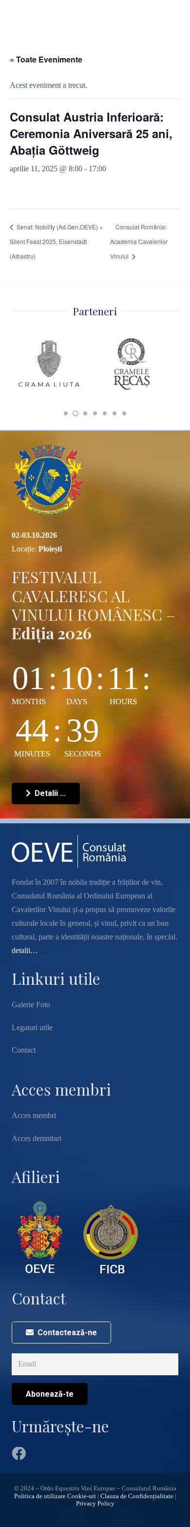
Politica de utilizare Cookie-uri (55, 1496)
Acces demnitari (36, 1138)
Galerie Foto (31, 1004)
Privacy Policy (95, 1503)
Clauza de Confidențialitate (136, 1496)
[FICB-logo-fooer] (111, 1237)
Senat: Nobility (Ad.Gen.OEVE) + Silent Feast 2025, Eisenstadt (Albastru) (56, 241)
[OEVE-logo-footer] (42, 1237)
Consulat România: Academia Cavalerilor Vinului (139, 241)
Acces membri (34, 1115)
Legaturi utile (32, 1027)
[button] (66, 413)
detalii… (25, 950)
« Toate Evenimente (46, 59)
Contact (24, 1050)
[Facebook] (19, 1454)
